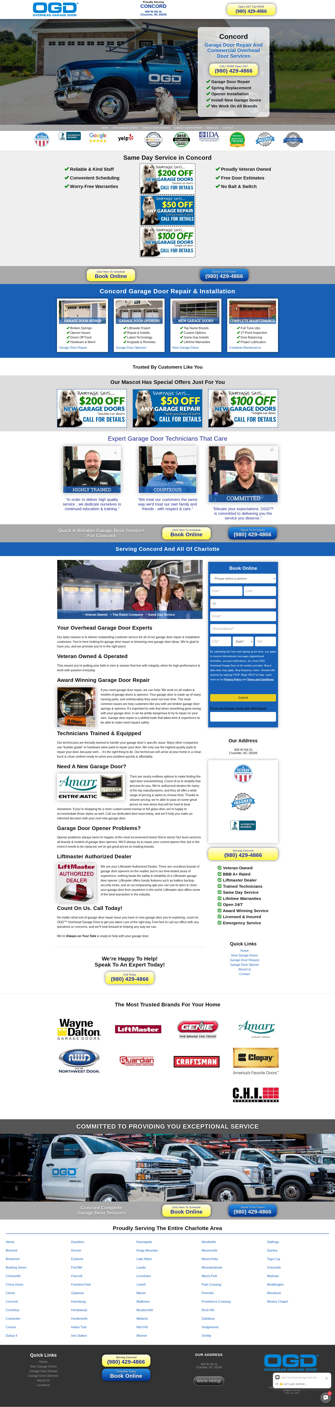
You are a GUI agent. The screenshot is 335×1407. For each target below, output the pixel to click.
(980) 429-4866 (251, 9)
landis (141, 1267)
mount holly (210, 1259)
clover (10, 1293)
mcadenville (144, 1310)
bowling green (16, 1267)
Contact (228, 128)
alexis (10, 1242)
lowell (141, 1284)
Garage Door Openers (131, 347)
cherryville (13, 1276)
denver (76, 1250)
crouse (11, 1327)
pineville (208, 1293)
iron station (79, 1335)
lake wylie (144, 1259)
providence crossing (216, 1301)
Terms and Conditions (260, 679)
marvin (141, 1293)
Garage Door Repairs (156, 128)
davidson (77, 1242)
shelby (206, 1335)
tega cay (273, 1259)
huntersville (79, 1318)
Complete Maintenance (245, 347)
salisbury (208, 1318)
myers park (209, 1276)
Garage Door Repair (73, 347)
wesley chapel (277, 1301)
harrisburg (78, 1301)
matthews (143, 1301)
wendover (274, 1293)
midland (142, 1318)
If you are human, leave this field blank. (238, 708)
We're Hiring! (209, 1380)
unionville (274, 1267)
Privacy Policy (233, 679)
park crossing (211, 1284)
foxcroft (76, 1276)
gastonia (77, 1293)
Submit (243, 698)
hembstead (79, 1310)
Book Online (111, 274)
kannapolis (144, 1242)
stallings (273, 1242)
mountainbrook (212, 1267)
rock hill (208, 1310)
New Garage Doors (125, 128)
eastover (77, 1259)
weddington (275, 1284)
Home (104, 128)
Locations (43, 1385)
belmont (11, 1250)
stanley (272, 1250)
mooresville (210, 1250)
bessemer (13, 1259)
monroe (141, 1335)
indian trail (78, 1327)
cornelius (12, 1310)
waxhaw (273, 1276)
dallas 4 (11, 1335)
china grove (14, 1284)
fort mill (76, 1267)
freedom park (81, 1284)
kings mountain (147, 1250)
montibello (209, 1242)
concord (12, 1301)
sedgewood (210, 1327)
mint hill (142, 1327)
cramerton (13, 1318)
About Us (212, 128)
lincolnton (143, 1276)
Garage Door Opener (188, 128)
